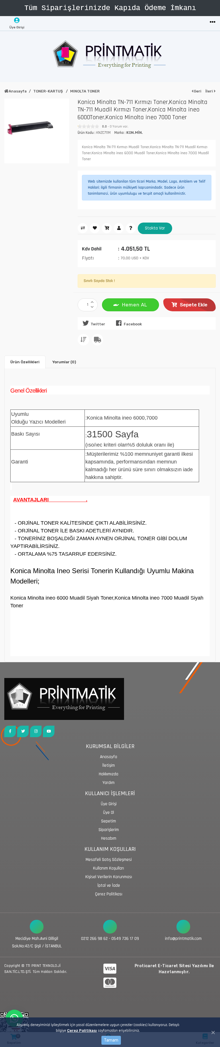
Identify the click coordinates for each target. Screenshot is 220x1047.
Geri (197, 91)
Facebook (133, 324)
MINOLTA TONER (85, 91)
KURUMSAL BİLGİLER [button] (110, 746)
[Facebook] (10, 731)
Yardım (109, 782)
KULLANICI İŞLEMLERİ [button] (110, 793)
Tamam (111, 1040)
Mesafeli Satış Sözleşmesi (109, 859)
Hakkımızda (108, 774)
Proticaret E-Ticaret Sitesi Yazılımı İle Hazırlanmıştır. (174, 968)
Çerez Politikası (82, 1030)
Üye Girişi (109, 804)
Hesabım (108, 838)
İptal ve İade (108, 885)
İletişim (108, 765)
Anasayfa (18, 91)
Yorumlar (64, 362)
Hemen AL (134, 305)
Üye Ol (108, 812)
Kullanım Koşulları (108, 868)
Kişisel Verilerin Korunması (108, 877)
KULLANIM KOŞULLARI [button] (110, 849)
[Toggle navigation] (212, 22)
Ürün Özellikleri (25, 362)
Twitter (98, 324)
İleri (209, 91)
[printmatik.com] (110, 57)
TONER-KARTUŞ (48, 91)
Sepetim (108, 821)
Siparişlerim (109, 829)
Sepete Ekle (193, 305)
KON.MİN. (134, 132)
